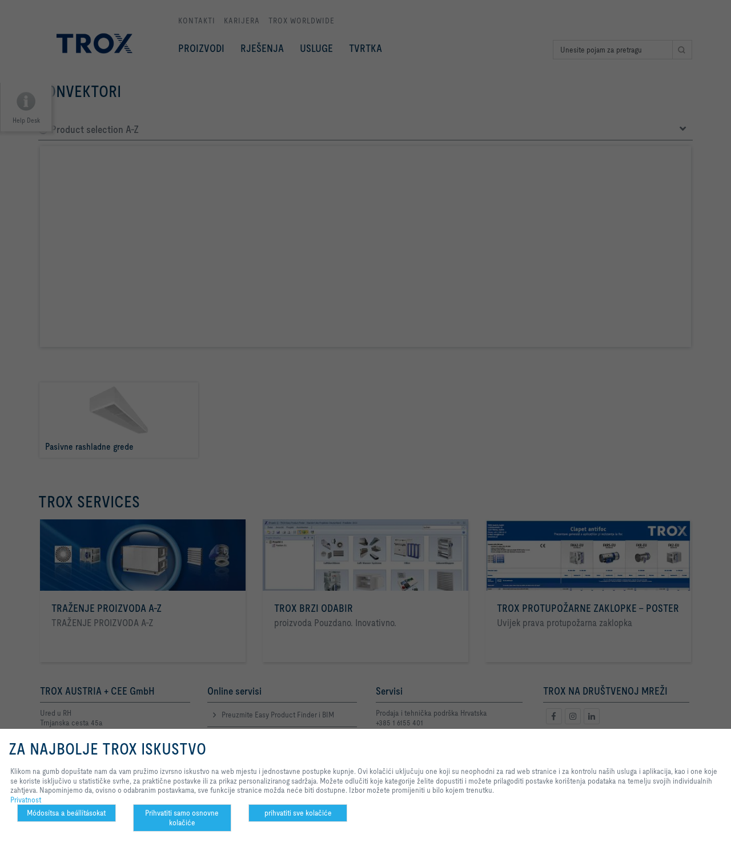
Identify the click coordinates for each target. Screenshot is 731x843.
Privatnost (25, 799)
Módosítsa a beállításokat (66, 812)
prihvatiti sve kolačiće (298, 812)
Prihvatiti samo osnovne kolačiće (182, 817)
